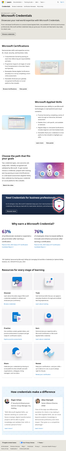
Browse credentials (8, 34)
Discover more (11, 211)
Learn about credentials (43, 339)
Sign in (62, 2)
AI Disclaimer (4, 446)
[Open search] (58, 2)
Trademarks (13, 448)
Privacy (37, 446)
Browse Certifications (10, 89)
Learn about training (42, 304)
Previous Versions (15, 446)
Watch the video (8, 185)
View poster (23, 89)
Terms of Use (4, 448)
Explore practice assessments (13, 339)
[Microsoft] (3, 2)
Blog (23, 446)
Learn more (39, 143)
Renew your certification (43, 374)
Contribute (30, 446)
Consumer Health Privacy (48, 446)
